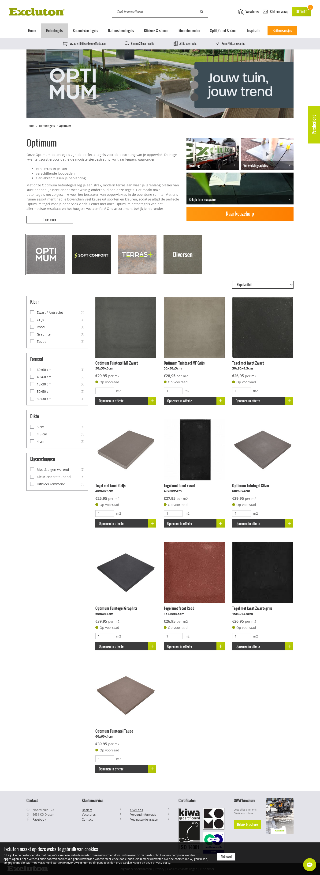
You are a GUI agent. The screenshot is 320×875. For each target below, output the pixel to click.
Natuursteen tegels (121, 30)
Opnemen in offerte (111, 401)
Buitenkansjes (282, 30)
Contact (87, 819)
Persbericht (314, 124)
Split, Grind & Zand (223, 30)
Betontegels (54, 30)
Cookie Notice (132, 862)
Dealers (87, 810)
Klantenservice (92, 800)
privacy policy (161, 862)
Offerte (303, 11)
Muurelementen (189, 30)
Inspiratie (253, 30)
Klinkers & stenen (156, 30)
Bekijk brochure (247, 824)
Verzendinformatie (143, 814)
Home (32, 30)
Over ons (136, 810)
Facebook (39, 819)
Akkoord (226, 857)
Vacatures (252, 11)
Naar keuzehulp (240, 213)
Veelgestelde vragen (144, 819)
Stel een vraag (278, 11)
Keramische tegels (85, 30)
